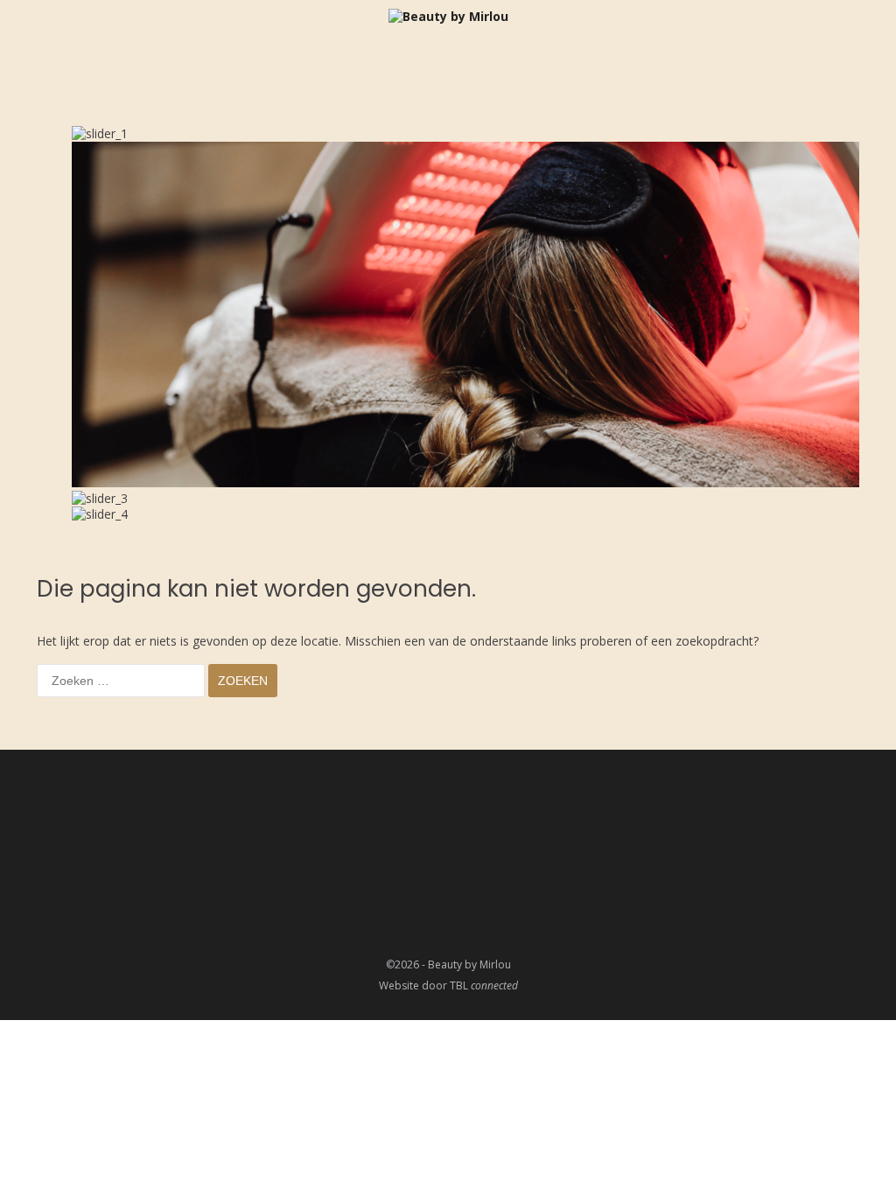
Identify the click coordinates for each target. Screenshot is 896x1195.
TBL (484, 985)
